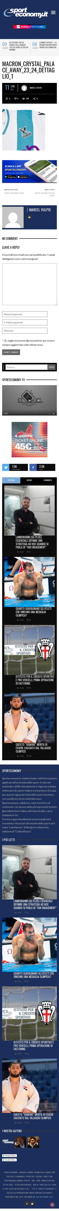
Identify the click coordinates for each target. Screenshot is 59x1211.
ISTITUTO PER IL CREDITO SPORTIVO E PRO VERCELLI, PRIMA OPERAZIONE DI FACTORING (35, 682)
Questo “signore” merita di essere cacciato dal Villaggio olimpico (33, 750)
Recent (29, 482)
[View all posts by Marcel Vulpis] (24, 90)
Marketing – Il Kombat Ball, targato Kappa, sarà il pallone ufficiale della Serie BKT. (48, 47)
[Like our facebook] (33, 469)
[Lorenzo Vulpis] (33, 1144)
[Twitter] (32, 1206)
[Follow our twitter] (5, 469)
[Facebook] (27, 1206)
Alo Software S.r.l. (45, 1199)
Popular (11, 482)
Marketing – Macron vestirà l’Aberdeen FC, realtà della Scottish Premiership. (18, 46)
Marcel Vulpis (36, 90)
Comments (48, 482)
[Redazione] (8, 1144)
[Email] (29, 219)
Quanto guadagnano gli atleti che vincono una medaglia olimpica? (33, 614)
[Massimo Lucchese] (20, 1144)
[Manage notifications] (52, 1204)
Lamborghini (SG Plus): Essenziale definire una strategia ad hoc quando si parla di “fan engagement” (32, 544)
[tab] (11, 483)
